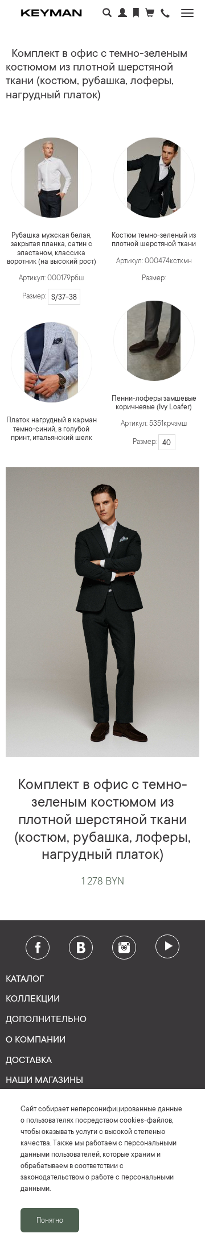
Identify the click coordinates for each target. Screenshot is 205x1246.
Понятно (49, 1220)
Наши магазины (44, 1079)
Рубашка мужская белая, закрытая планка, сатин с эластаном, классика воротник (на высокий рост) (51, 248)
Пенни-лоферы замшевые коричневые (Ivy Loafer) (154, 402)
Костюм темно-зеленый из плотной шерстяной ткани (154, 239)
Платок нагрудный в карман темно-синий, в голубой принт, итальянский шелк (51, 428)
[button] (165, 13)
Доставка (29, 1059)
